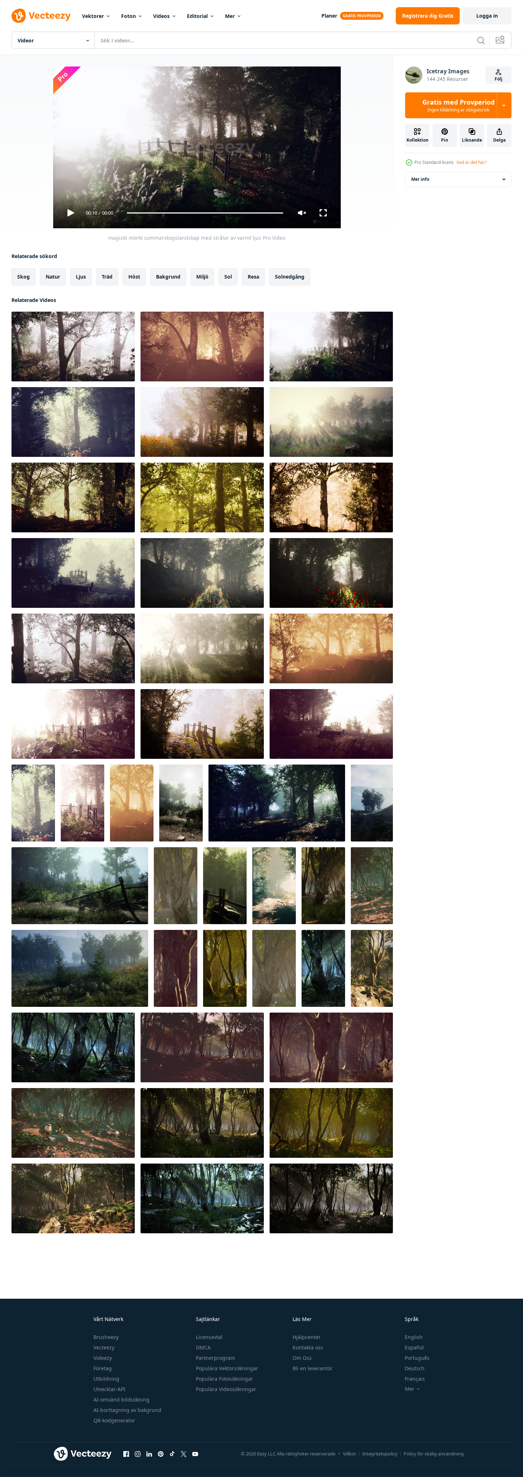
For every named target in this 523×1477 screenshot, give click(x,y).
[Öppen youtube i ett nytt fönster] (195, 1454)
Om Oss (302, 1357)
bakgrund (168, 276)
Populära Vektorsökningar (227, 1368)
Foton (128, 16)
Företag (102, 1368)
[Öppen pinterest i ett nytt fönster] (161, 1454)
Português (417, 1357)
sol (228, 276)
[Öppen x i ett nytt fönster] (184, 1454)
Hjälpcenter (307, 1337)
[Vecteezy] (41, 16)
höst (134, 276)
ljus (81, 276)
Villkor (349, 1453)
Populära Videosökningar (226, 1389)
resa (253, 276)
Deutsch (415, 1368)
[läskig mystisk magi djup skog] (175, 885)
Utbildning (106, 1378)
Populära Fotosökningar (224, 1378)
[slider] (205, 213)
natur (53, 276)
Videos (161, 16)
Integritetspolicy (380, 1453)
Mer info (420, 179)
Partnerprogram (215, 1357)
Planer (329, 15)
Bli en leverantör (312, 1368)
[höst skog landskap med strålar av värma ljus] (181, 803)
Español (414, 1347)
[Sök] (481, 40)
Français (415, 1378)
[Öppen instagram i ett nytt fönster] (138, 1454)
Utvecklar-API (109, 1389)
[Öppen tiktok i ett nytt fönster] (172, 1454)
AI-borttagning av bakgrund (127, 1410)
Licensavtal (209, 1337)
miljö (202, 276)
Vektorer (93, 16)
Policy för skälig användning (434, 1453)
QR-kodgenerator (114, 1420)
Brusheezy (106, 1337)
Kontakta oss (308, 1347)
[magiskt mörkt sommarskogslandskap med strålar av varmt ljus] (73, 346)
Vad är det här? (472, 162)
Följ (499, 79)
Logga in (487, 15)
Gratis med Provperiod (458, 105)
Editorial (197, 16)
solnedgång (289, 276)
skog (23, 276)
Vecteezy (103, 1347)
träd (107, 276)
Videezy (102, 1357)
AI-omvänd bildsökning (121, 1399)
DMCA (203, 1347)
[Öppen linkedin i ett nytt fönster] (149, 1454)
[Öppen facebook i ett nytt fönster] (126, 1454)
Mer (230, 16)
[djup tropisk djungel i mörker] (323, 885)
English (414, 1337)
